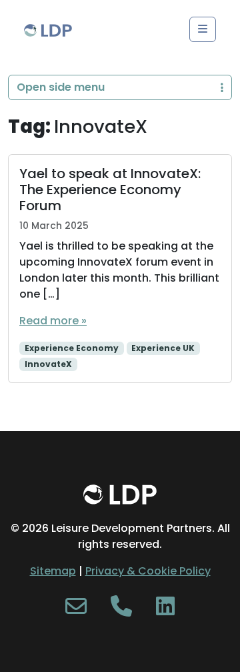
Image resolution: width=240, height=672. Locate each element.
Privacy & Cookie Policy (148, 571)
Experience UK (163, 348)
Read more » (53, 320)
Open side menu (61, 87)
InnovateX (48, 364)
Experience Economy (72, 348)
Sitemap (53, 571)
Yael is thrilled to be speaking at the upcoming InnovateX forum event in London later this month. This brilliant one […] (119, 270)
